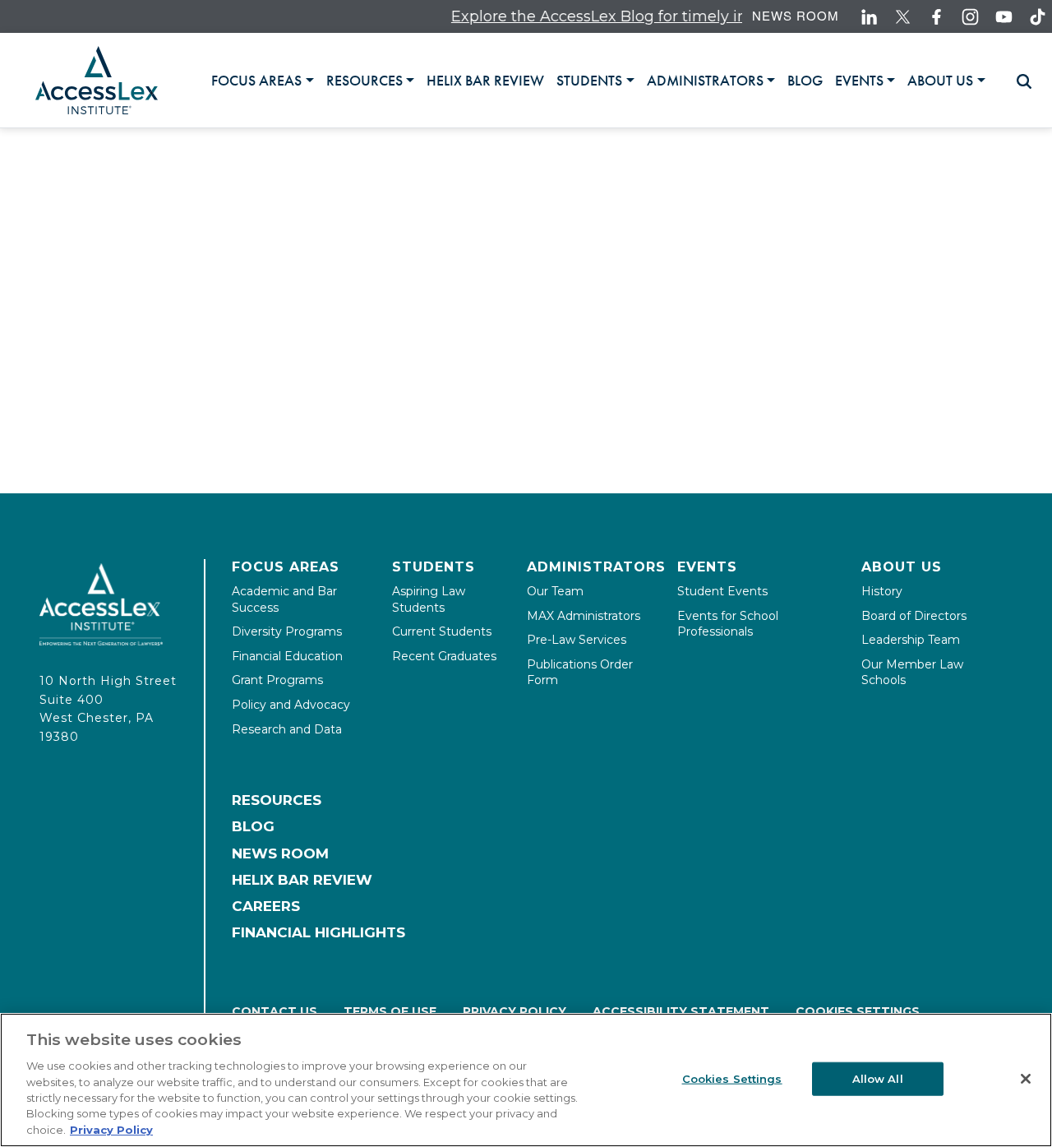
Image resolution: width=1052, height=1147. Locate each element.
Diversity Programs (287, 631)
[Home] (96, 80)
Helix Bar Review (302, 880)
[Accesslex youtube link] (1004, 16)
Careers (266, 906)
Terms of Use (390, 1011)
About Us (901, 567)
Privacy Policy (514, 1011)
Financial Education (287, 656)
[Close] (1026, 1079)
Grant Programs (277, 680)
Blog (253, 826)
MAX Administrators (583, 615)
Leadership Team (910, 639)
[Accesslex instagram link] (970, 16)
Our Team (555, 591)
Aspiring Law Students (428, 599)
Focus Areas (285, 567)
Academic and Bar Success (284, 599)
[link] (485, 81)
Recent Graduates (444, 656)
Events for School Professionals (727, 624)
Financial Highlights (318, 932)
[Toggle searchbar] (1016, 81)
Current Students (441, 631)
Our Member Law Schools (912, 672)
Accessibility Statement (681, 1011)
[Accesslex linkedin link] (869, 16)
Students (433, 567)
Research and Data (287, 729)
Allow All (877, 1078)
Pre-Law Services (576, 639)
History (881, 591)
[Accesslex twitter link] (903, 16)
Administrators (596, 567)
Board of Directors (914, 615)
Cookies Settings (858, 1011)
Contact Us (274, 1011)
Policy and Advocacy (291, 704)
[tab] (262, 80)
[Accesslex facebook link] (936, 16)
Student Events (722, 591)
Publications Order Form (580, 672)
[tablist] (604, 80)
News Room (795, 15)
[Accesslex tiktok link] (1037, 16)
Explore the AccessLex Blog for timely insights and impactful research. (692, 16)
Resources (276, 800)
